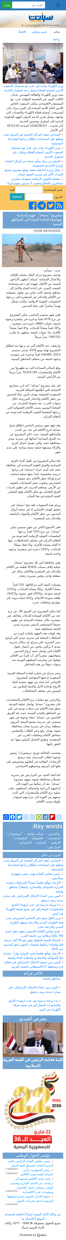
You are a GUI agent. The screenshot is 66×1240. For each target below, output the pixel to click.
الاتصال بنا (28, 1218)
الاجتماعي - (25, 842)
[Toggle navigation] (58, 5)
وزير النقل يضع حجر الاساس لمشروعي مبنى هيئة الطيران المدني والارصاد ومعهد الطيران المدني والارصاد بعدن (34, 922)
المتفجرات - (53, 838)
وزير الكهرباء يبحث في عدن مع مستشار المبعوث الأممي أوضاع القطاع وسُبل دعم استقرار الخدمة (37, 152)
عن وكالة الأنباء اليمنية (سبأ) (43, 1214)
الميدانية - (40, 842)
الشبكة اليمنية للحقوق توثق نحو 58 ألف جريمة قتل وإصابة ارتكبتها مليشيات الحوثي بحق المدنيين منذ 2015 (33, 944)
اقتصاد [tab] (22, 31)
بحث (7, 5)
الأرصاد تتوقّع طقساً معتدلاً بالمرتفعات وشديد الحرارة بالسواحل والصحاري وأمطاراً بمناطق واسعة (34, 887)
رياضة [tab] (56, 39)
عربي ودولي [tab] (39, 31)
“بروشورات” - (14, 833)
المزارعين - (54, 847)
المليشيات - (20, 838)
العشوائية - (37, 838)
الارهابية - (55, 842)
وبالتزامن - (53, 833)
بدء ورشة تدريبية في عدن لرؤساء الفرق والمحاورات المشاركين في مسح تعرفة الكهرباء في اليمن (34, 909)
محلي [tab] (56, 31)
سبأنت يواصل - (34, 833)
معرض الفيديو (33, 1019)
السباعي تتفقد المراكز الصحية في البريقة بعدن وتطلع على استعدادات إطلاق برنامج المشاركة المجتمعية (33, 139)
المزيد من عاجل (51, 855)
